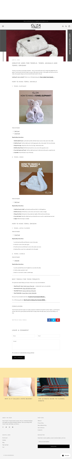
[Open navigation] (3, 26)
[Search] (66, 26)
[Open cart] (69, 26)
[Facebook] (2, 427)
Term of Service (41, 427)
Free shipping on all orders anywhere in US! (36, 21)
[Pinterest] (12, 427)
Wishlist (4, 440)
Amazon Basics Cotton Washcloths (29, 293)
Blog (3, 442)
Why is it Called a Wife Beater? (18, 399)
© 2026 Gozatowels (9, 455)
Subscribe (54, 446)
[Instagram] (9, 427)
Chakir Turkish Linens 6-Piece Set (27, 286)
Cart (3, 447)
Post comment (18, 357)
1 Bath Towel (16, 131)
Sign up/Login (5, 445)
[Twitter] (6, 427)
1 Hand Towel (17, 133)
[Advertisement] (36, 10)
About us (39, 420)
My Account (4, 438)
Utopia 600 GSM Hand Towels (29, 288)
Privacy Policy (41, 423)
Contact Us (40, 430)
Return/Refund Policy (42, 425)
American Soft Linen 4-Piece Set (29, 291)
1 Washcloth (16, 260)
